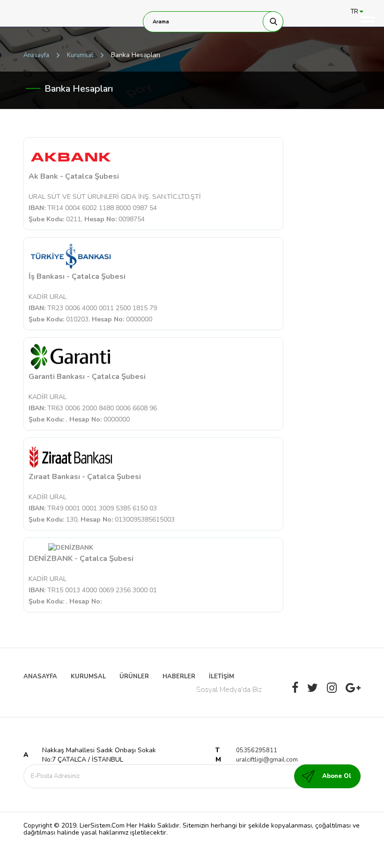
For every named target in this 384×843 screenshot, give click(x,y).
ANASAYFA (40, 676)
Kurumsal (80, 55)
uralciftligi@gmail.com (267, 760)
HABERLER (178, 676)
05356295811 (256, 750)
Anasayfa (36, 55)
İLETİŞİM (221, 676)
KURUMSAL (88, 676)
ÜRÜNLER (134, 676)
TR (355, 11)
